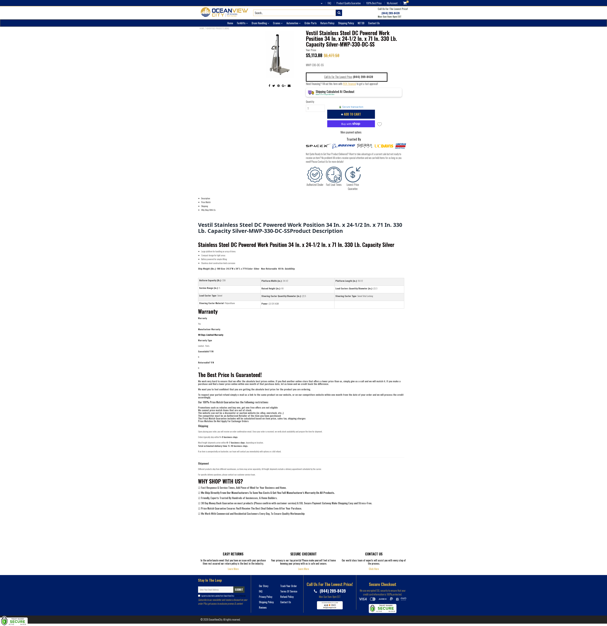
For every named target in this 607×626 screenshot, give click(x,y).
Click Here (374, 569)
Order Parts (310, 23)
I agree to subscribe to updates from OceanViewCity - (223, 595)
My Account (392, 3)
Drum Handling (259, 23)
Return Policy (327, 23)
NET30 (361, 23)
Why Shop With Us (208, 209)
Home (230, 23)
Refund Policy (287, 597)
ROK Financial (349, 84)
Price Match (206, 202)
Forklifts (241, 23)
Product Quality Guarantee (349, 3)
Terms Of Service (240, 595)
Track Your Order (288, 586)
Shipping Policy (346, 23)
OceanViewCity (215, 619)
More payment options (351, 132)
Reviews (263, 607)
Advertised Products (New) (217, 28)
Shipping (204, 206)
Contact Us (374, 23)
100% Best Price (374, 3)
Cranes (277, 23)
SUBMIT (239, 589)
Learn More (233, 569)
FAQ (329, 3)
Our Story (263, 586)
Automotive (292, 23)
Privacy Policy (265, 597)
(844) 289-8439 (390, 13)
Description (205, 198)
